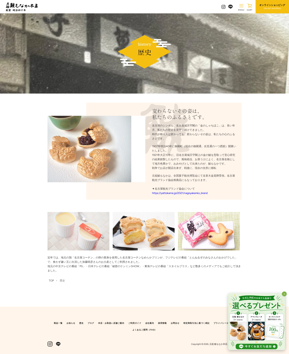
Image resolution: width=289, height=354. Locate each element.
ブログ (91, 323)
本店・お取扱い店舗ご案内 (111, 323)
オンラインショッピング (272, 7)
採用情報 (162, 323)
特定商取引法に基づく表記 (196, 323)
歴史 (81, 323)
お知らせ (71, 323)
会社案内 (149, 323)
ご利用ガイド (134, 323)
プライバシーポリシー (224, 323)
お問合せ (175, 323)
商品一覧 (58, 323)
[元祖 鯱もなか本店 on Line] (230, 6)
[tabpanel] (78, 231)
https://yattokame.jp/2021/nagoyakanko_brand (180, 193)
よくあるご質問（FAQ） (144, 330)
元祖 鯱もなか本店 (218, 344)
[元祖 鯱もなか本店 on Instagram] (223, 6)
